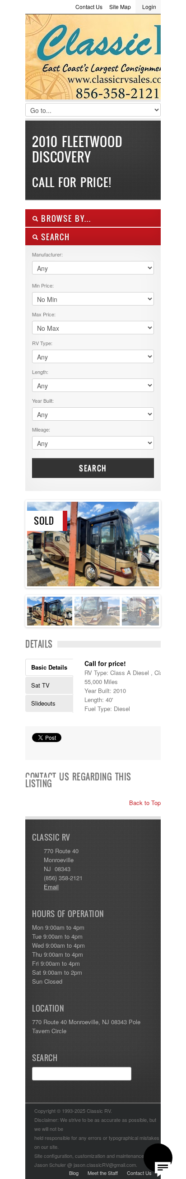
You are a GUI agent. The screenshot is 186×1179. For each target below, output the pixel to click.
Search (93, 468)
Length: (40, 371)
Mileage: (41, 429)
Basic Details (49, 667)
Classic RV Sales (93, 59)
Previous (34, 542)
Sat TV (40, 685)
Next (152, 542)
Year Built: (43, 400)
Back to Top (144, 802)
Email (51, 886)
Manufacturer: (47, 254)
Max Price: (44, 314)
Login (149, 6)
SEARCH (54, 237)
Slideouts (43, 703)
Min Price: (43, 285)
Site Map (120, 6)
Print (36, 748)
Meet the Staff (103, 1172)
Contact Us (88, 6)
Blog (74, 1172)
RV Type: (42, 342)
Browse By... (64, 218)
